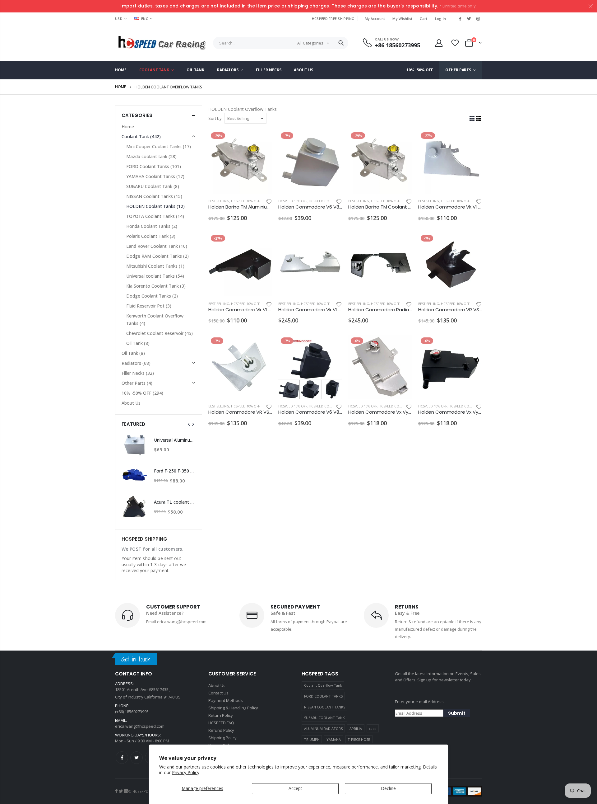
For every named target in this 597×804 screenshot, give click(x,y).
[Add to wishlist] (269, 201)
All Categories (310, 43)
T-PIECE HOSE (359, 739)
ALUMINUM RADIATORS (323, 728)
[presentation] (189, 424)
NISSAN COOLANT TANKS (324, 707)
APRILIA (355, 728)
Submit (456, 713)
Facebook (122, 757)
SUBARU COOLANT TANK (324, 717)
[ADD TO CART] (261, 140)
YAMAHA (333, 739)
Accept (295, 788)
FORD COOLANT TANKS (323, 696)
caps (372, 728)
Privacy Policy (185, 772)
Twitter (136, 757)
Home (120, 86)
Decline (388, 788)
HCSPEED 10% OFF (245, 201)
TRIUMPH (312, 739)
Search (341, 43)
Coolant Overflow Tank (323, 685)
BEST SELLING (218, 201)
